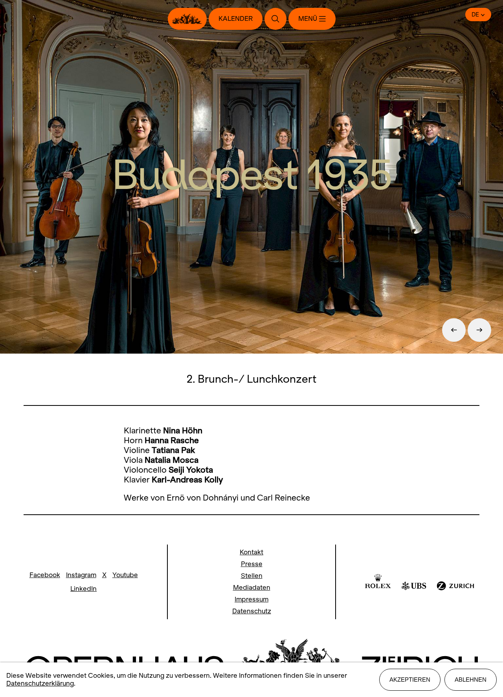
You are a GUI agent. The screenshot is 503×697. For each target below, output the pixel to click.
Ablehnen (470, 679)
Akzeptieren (409, 679)
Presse (252, 564)
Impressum (251, 599)
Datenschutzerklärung (40, 683)
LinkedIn (83, 588)
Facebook (44, 575)
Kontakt (251, 552)
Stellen (252, 576)
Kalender (235, 18)
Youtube (125, 575)
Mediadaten (251, 587)
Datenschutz (251, 611)
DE (475, 14)
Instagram (81, 575)
